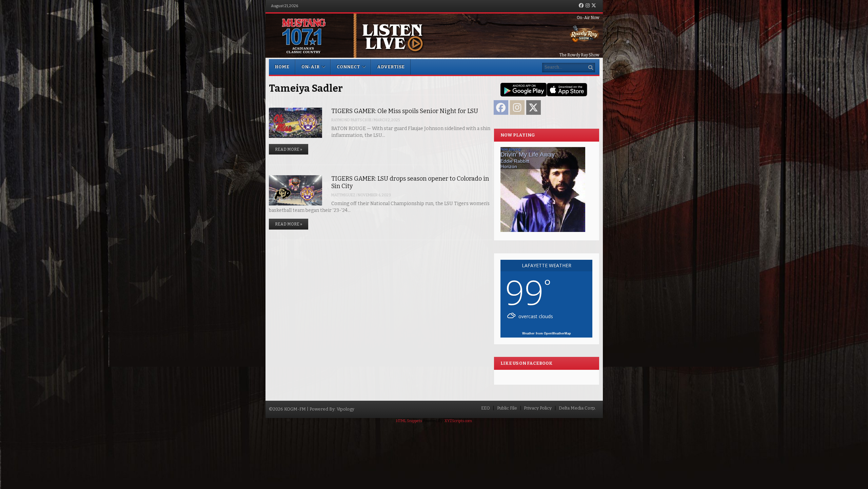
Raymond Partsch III (351, 120)
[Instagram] (588, 6)
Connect (348, 66)
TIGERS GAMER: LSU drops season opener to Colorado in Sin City (410, 182)
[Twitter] (593, 6)
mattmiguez (343, 195)
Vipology (345, 409)
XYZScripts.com (458, 421)
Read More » (288, 149)
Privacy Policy (538, 408)
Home (282, 66)
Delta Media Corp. (577, 408)
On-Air (310, 66)
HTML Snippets (409, 421)
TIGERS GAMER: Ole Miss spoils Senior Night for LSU (404, 111)
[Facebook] (581, 6)
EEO (485, 408)
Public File (507, 408)
